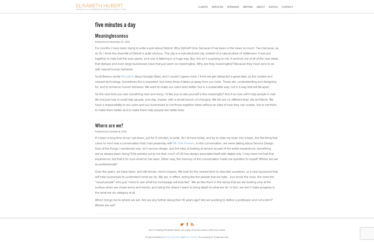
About (261, 7)
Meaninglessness (111, 36)
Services (217, 7)
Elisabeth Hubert (99, 6)
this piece (127, 76)
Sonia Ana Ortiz (173, 237)
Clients (203, 7)
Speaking (233, 7)
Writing (248, 7)
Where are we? (109, 125)
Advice (273, 7)
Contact (287, 7)
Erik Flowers (191, 237)
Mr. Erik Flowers (183, 143)
